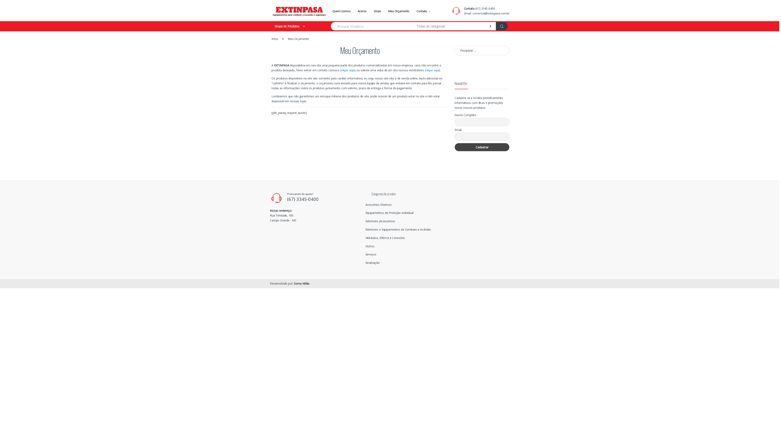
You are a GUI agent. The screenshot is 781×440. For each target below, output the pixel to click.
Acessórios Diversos (378, 205)
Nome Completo (465, 115)
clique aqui (348, 70)
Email (458, 130)
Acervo (362, 11)
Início (275, 39)
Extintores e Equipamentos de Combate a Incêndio (398, 229)
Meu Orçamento (398, 11)
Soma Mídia (301, 283)
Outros (369, 246)
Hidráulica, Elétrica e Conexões (385, 238)
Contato (422, 11)
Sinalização (372, 263)
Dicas (377, 11)
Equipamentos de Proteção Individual (389, 213)
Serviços (370, 254)
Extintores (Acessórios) (380, 221)
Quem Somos (342, 11)
